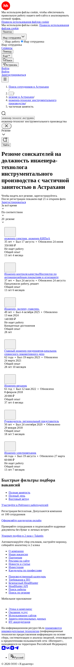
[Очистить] (6, 126)
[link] (7, 60)
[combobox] (18, 118)
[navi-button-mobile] (5, 79)
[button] (5, 68)
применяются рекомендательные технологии (31, 629)
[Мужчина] (10, 232)
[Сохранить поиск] (5, 140)
